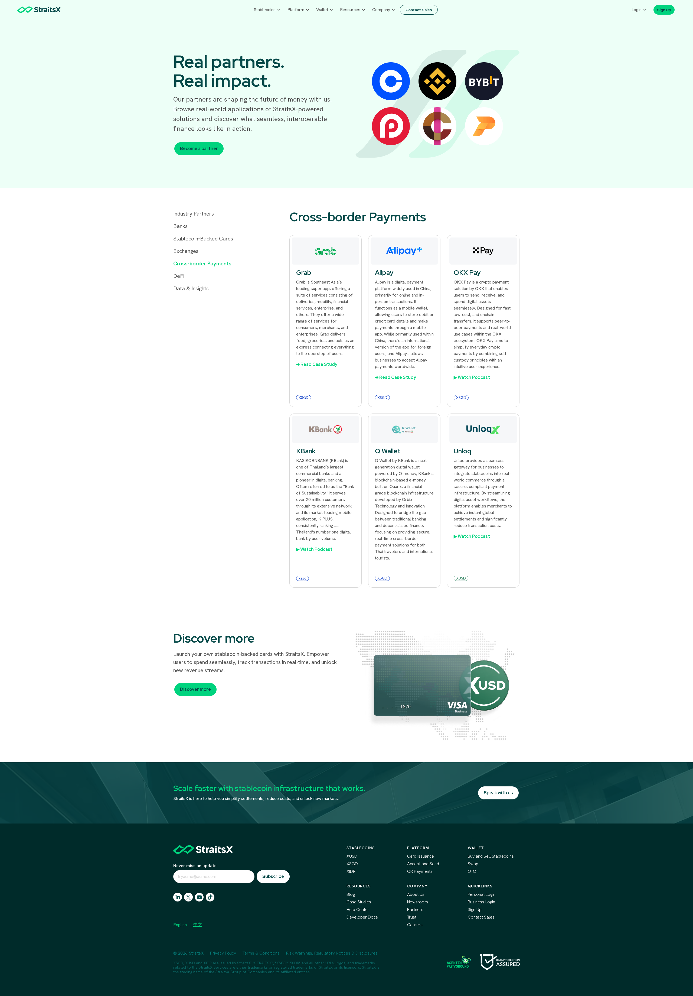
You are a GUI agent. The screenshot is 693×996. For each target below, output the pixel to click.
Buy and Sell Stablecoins (491, 856)
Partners (415, 909)
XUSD (351, 856)
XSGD (352, 864)
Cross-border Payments (202, 263)
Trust (411, 917)
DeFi (178, 275)
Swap (473, 864)
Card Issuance (420, 856)
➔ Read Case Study (316, 364)
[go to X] (188, 897)
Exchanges (185, 251)
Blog (350, 894)
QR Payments (420, 871)
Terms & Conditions (261, 953)
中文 (197, 924)
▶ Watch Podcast (472, 377)
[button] (267, 9)
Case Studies (358, 902)
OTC (472, 871)
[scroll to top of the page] (203, 849)
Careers (415, 924)
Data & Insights (191, 288)
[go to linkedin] (177, 897)
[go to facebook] (199, 897)
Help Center (357, 909)
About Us (415, 894)
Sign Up (475, 909)
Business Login (481, 902)
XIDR (350, 871)
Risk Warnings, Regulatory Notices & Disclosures (332, 953)
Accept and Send (423, 864)
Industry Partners (193, 213)
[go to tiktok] (210, 897)
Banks (180, 226)
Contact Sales (481, 917)
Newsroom (417, 902)
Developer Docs (362, 917)
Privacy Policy (223, 953)
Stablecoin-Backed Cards (203, 238)
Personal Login (481, 894)
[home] (39, 9)
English (180, 924)
